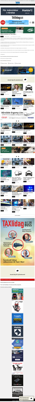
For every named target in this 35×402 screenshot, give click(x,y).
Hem (18, 4)
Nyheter (2, 36)
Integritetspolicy (33, 4)
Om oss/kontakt (28, 4)
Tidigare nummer (25, 4)
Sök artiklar (21, 4)
